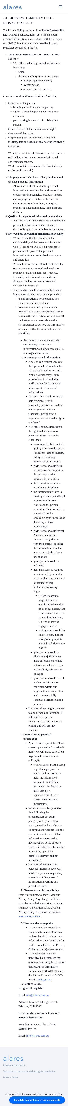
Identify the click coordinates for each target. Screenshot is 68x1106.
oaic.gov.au (44, 979)
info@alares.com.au (37, 995)
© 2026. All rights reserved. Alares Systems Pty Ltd (34, 1094)
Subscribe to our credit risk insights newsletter (29, 1071)
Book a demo (10, 1077)
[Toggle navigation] (60, 7)
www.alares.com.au (29, 916)
